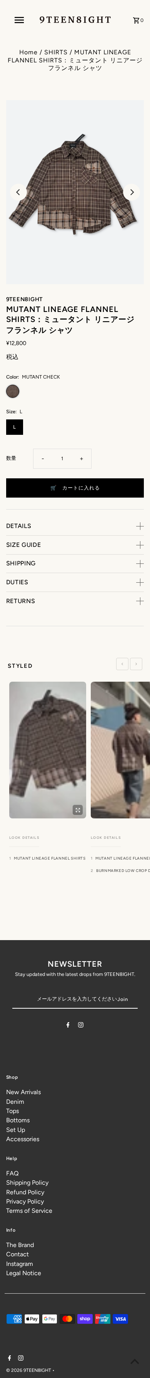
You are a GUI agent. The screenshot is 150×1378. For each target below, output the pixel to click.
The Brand (20, 1245)
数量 (11, 458)
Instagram (19, 1263)
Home (28, 52)
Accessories (22, 1139)
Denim (15, 1101)
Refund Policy (25, 1192)
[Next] (131, 192)
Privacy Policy (25, 1201)
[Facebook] (68, 1026)
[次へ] (136, 664)
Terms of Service (29, 1210)
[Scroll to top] (134, 1362)
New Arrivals (23, 1092)
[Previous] (18, 192)
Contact (17, 1254)
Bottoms (18, 1120)
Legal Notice (23, 1273)
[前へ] (122, 664)
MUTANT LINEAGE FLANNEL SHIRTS (49, 858)
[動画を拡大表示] (77, 810)
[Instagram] (80, 1026)
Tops (12, 1111)
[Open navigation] (19, 20)
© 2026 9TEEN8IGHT (29, 1370)
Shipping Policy (27, 1182)
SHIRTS (56, 52)
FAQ (12, 1173)
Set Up (15, 1129)
